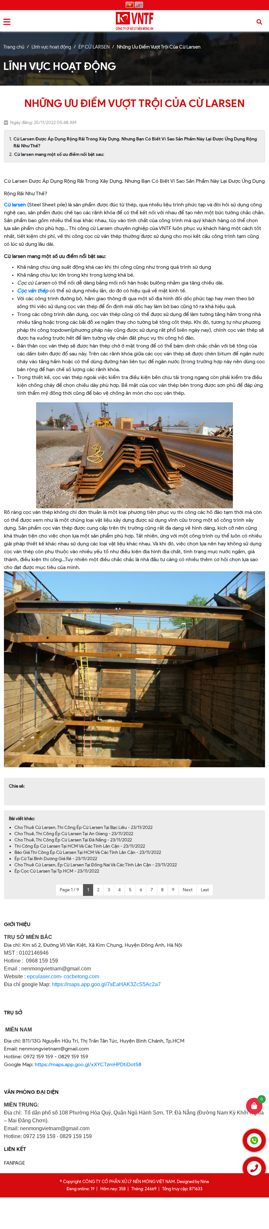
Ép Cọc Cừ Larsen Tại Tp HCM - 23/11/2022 (56, 871)
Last (205, 890)
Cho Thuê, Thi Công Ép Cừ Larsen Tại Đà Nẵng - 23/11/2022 (73, 840)
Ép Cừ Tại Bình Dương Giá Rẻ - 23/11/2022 (55, 858)
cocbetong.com (80, 976)
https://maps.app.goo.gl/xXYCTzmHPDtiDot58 (88, 1064)
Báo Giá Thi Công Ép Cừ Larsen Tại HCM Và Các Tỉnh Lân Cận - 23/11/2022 (87, 852)
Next (188, 890)
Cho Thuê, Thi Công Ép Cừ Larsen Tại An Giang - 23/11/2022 (73, 834)
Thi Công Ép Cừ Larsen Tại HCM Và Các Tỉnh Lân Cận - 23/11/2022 (79, 846)
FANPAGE (14, 1163)
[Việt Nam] (130, 5)
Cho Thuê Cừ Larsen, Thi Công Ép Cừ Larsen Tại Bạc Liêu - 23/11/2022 (83, 827)
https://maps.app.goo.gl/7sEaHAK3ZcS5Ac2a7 (106, 984)
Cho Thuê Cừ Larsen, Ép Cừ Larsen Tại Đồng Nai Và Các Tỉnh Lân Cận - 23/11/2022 (95, 865)
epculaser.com (44, 976)
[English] (139, 5)
